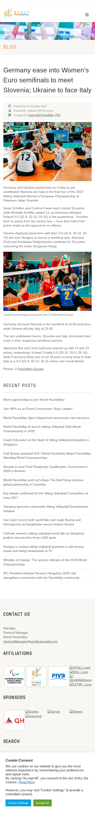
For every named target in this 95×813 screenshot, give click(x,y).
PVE (57, 115)
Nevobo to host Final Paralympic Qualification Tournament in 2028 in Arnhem (45, 469)
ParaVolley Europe (31, 369)
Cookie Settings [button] (18, 803)
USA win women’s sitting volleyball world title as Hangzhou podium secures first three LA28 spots (43, 536)
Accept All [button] (42, 803)
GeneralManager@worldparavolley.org (30, 641)
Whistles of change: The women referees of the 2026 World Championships (45, 562)
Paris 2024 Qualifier (41, 115)
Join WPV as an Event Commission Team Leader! (38, 408)
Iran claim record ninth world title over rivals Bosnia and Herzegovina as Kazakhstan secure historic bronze (42, 522)
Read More (27, 782)
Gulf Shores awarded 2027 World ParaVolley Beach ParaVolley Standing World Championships (47, 456)
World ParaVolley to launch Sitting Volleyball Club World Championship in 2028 (42, 429)
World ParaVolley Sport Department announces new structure (46, 418)
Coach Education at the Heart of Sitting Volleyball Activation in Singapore (46, 442)
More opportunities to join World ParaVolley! (34, 399)
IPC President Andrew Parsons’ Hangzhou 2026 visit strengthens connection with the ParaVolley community (41, 575)
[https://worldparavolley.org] (19, 13)
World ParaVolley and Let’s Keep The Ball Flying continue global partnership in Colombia (43, 482)
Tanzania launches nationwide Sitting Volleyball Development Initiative (45, 509)
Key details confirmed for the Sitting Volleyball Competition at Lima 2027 (45, 495)
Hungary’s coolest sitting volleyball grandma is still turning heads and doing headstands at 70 (43, 549)
